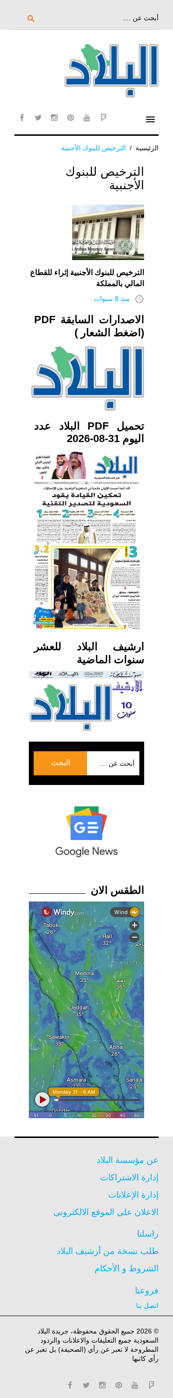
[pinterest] (70, 117)
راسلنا (148, 1234)
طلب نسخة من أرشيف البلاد (108, 1251)
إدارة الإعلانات (133, 1195)
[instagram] (54, 117)
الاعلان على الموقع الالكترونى (106, 1212)
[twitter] (38, 117)
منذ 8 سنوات (112, 298)
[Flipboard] (103, 117)
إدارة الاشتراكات (129, 1177)
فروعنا (147, 1290)
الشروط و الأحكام (127, 1268)
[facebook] (21, 117)
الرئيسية (147, 148)
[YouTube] (87, 117)
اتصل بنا (147, 1305)
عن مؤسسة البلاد (128, 1160)
